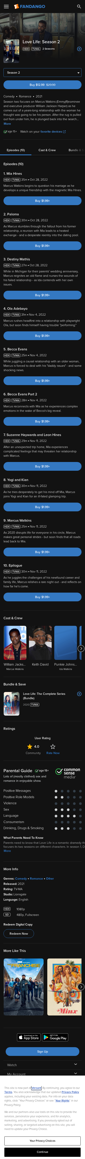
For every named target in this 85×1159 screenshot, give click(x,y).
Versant (36, 1088)
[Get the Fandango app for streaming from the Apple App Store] (29, 1038)
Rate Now (53, 753)
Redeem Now (19, 934)
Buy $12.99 (50, 85)
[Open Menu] (6, 6)
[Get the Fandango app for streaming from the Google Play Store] (55, 1038)
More (7, 124)
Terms (8, 1092)
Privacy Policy (70, 1092)
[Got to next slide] (81, 648)
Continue (42, 1152)
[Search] (79, 6)
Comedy (21, 878)
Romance (36, 878)
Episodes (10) (16, 150)
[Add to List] (79, 49)
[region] (42, 1117)
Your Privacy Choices (42, 1141)
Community (33, 753)
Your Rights (62, 1100)
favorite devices (51, 131)
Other (50, 878)
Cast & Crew (47, 150)
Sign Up (42, 1051)
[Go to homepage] (30, 6)
